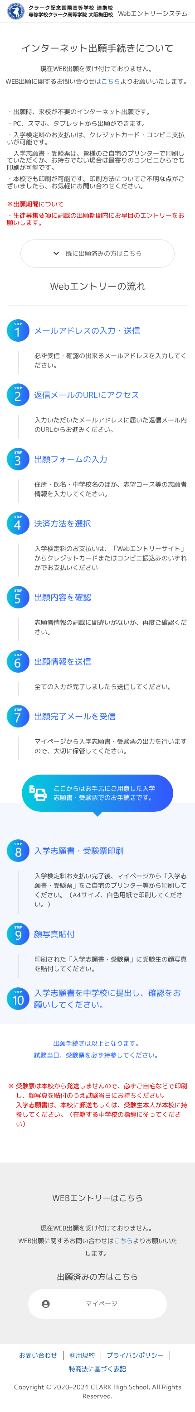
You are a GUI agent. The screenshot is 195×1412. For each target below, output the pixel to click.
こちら (110, 81)
